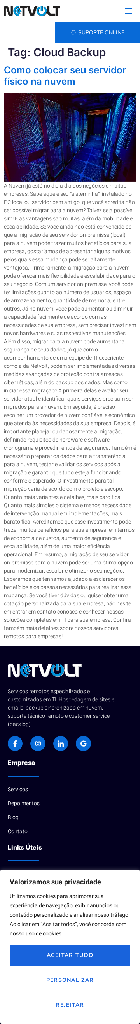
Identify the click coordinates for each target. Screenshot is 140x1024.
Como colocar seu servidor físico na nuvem (65, 75)
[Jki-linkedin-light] (60, 743)
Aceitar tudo (70, 955)
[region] (70, 947)
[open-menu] (128, 11)
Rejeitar (70, 1005)
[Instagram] (37, 743)
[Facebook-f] (15, 743)
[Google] (83, 743)
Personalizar (70, 980)
